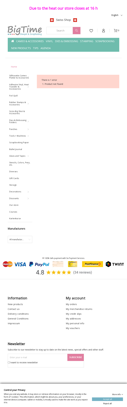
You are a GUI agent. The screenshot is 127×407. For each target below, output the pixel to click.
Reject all (107, 403)
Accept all (107, 399)
